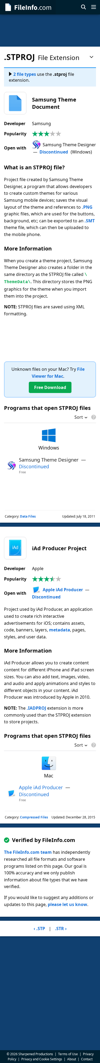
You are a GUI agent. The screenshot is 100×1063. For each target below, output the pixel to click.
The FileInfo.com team (28, 852)
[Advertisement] (50, 30)
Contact (87, 1059)
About (71, 1059)
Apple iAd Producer (63, 590)
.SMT (90, 221)
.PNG (87, 207)
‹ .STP (39, 928)
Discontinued (53, 152)
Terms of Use (68, 1054)
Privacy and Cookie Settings (41, 1059)
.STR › (61, 928)
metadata (59, 630)
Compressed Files (34, 817)
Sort (78, 417)
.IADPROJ (36, 708)
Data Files (28, 516)
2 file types (24, 74)
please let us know (67, 904)
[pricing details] (93, 417)
